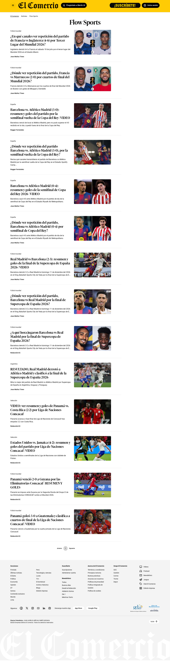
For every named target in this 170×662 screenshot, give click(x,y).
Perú (38, 570)
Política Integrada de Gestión (95, 586)
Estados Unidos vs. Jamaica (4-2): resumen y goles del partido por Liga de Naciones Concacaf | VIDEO (40, 446)
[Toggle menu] (12, 5)
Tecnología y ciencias (43, 573)
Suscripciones (67, 570)
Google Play (92, 608)
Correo (116, 576)
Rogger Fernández (17, 130)
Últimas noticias (16, 573)
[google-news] (49, 608)
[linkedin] (44, 608)
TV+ (37, 579)
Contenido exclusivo (17, 594)
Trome (116, 579)
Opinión (13, 585)
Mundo (12, 597)
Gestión (116, 573)
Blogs (38, 588)
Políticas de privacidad (96, 582)
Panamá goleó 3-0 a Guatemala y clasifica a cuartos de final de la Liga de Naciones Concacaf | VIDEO (40, 519)
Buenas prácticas (94, 576)
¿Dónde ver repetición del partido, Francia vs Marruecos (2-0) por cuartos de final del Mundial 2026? (40, 76)
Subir (152, 621)
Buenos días (66, 585)
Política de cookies (94, 591)
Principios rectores (94, 573)
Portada (13, 570)
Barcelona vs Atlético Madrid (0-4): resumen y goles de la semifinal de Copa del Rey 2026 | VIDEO (38, 189)
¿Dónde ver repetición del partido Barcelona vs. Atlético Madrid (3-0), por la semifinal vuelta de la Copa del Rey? (39, 150)
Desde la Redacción (69, 588)
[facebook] (21, 608)
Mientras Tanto (67, 597)
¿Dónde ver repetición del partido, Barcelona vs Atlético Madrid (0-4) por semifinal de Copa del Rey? (36, 226)
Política (13, 579)
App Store (78, 608)
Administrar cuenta (69, 573)
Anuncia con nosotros (96, 579)
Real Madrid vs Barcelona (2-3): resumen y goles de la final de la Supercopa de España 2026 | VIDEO (40, 262)
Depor (116, 582)
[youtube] (38, 608)
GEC (115, 570)
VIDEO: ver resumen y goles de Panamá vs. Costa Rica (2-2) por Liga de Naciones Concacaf (39, 409)
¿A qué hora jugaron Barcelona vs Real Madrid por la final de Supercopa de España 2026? (36, 336)
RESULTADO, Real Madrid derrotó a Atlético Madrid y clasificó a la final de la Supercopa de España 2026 (38, 373)
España (13, 104)
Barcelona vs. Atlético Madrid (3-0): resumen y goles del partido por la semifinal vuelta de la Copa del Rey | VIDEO (40, 113)
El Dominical (40, 582)
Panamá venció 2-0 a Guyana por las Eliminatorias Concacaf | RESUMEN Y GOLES (36, 483)
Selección (13, 400)
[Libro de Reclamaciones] (154, 608)
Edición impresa (42, 591)
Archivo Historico (42, 585)
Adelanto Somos (68, 591)
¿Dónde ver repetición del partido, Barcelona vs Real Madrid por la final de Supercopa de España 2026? (38, 299)
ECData (13, 576)
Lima (12, 600)
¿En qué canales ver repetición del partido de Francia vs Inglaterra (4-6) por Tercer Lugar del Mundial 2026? (39, 40)
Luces (38, 576)
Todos (64, 582)
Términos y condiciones (96, 570)
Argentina (13, 364)
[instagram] (32, 608)
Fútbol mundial (15, 31)
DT (11, 588)
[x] (27, 608)
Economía (14, 582)
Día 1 (64, 594)
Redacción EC (15, 353)
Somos (12, 591)
